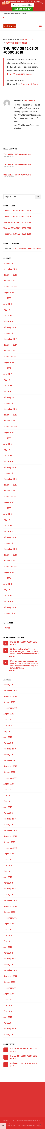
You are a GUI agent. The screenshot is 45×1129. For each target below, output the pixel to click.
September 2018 (10, 286)
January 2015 (9, 543)
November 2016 (10, 415)
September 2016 (10, 426)
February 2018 (9, 327)
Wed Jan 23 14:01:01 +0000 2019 (17, 175)
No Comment (21, 43)
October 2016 (9, 420)
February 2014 (9, 607)
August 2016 (8, 432)
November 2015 (10, 485)
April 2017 (7, 385)
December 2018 (10, 269)
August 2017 (8, 362)
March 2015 (8, 531)
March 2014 (8, 601)
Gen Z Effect (29, 40)
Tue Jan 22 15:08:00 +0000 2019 (17, 234)
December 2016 (10, 409)
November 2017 (10, 345)
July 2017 (7, 368)
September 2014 (10, 566)
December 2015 (10, 479)
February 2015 (9, 537)
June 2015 (7, 514)
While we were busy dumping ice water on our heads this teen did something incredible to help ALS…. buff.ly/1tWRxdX (25, 664)
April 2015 (7, 526)
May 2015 (7, 520)
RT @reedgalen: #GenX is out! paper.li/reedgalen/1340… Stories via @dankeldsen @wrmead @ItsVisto (25, 651)
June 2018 (7, 304)
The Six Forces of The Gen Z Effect (26, 248)
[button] (22, 5)
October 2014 (9, 560)
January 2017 (9, 403)
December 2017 (10, 339)
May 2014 (7, 590)
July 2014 (7, 578)
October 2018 (9, 281)
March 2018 (8, 321)
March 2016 (8, 461)
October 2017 (9, 351)
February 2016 (9, 467)
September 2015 (10, 496)
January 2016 (9, 473)
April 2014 (7, 595)
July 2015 (7, 508)
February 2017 (9, 397)
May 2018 (7, 310)
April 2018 (7, 316)
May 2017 (7, 380)
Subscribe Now (22, 9)
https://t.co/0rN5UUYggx (19, 74)
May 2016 (7, 450)
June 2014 (7, 584)
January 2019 (9, 263)
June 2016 (7, 444)
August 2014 (8, 572)
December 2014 (10, 549)
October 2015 (9, 490)
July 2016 (7, 438)
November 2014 (10, 555)
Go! (37, 197)
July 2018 (7, 298)
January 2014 (9, 613)
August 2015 (8, 502)
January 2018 (9, 333)
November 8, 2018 (29, 84)
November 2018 (10, 275)
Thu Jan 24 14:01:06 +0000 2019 (17, 154)
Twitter (10, 43)
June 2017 (7, 374)
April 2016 (7, 455)
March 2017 (8, 391)
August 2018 (8, 292)
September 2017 (10, 356)
